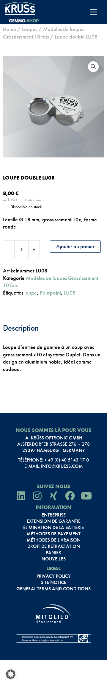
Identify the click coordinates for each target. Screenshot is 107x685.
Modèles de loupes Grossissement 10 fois (43, 33)
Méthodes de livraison (54, 540)
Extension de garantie (54, 521)
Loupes (29, 29)
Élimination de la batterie (53, 528)
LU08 (69, 292)
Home (9, 29)
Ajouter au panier (75, 246)
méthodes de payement (54, 534)
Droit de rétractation (53, 546)
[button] (93, 66)
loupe (30, 292)
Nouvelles (54, 559)
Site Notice (53, 583)
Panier (53, 553)
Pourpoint (50, 292)
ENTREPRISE (54, 515)
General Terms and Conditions (53, 589)
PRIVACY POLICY (54, 576)
